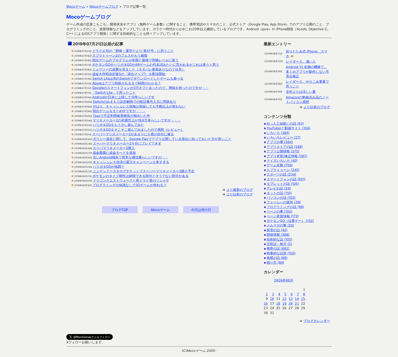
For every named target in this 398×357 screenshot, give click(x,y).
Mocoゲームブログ (88, 17)
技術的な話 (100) (279, 239)
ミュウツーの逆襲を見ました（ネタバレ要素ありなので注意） (138, 69)
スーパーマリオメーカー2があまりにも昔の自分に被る (133, 134)
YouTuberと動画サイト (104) (288, 128)
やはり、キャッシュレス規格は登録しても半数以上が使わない (139, 106)
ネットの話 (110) (279, 193)
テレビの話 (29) (279, 188)
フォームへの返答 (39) (284, 202)
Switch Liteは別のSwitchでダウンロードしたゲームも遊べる (137, 78)
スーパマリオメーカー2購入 (114, 148)
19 (284, 303)
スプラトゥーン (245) (283, 170)
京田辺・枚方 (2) (279, 244)
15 (303, 299)
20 (291, 303)
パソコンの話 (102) (281, 197)
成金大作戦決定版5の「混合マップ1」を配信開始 (128, 74)
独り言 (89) (275, 262)
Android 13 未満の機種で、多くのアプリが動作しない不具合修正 (307, 71)
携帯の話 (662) (278, 248)
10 (272, 299)
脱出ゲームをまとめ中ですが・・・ (119, 111)
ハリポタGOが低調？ (108, 166)
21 (297, 303)
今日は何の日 (201, 210)
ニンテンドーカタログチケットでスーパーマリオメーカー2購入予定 (143, 171)
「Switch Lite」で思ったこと (114, 92)
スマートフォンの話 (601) (286, 179)
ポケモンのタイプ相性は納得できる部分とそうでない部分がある (140, 176)
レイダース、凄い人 (301, 61)
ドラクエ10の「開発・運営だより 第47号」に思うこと (133, 51)
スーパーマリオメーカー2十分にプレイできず (127, 143)
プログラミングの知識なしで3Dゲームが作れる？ (129, 185)
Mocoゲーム (160, 210)
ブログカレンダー (316, 321)
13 (291, 299)
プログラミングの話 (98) (285, 207)
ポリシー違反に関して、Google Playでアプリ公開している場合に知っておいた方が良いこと (162, 139)
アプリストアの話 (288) (285, 147)
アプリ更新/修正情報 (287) (287, 156)
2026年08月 (283, 280)
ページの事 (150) (279, 211)
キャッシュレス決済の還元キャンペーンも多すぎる (131, 162)
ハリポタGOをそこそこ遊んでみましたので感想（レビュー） (138, 129)
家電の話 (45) (277, 230)
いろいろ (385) (278, 133)
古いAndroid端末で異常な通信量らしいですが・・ (130, 157)
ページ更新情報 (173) (283, 216)
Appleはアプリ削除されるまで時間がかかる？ (126, 83)
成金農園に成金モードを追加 (114, 153)
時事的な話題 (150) (281, 253)
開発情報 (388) (278, 234)
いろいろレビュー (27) (284, 137)
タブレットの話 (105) (283, 184)
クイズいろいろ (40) (282, 160)
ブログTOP (120, 210)
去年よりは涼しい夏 (301, 92)
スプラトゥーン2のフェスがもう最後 (119, 55)
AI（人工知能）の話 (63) (285, 123)
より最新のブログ (239, 190)
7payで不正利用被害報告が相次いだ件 (121, 116)
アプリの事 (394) (280, 142)
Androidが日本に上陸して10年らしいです (123, 97)
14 (297, 299)
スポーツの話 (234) (281, 174)
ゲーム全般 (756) (280, 165)
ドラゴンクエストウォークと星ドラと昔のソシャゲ (131, 180)
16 (266, 303)
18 (278, 303)
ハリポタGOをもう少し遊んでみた (118, 125)
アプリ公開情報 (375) (283, 151)
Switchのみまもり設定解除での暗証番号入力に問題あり (134, 101)
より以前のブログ (239, 194)
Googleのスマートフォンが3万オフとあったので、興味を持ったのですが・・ (150, 88)
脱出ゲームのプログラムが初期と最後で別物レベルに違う (135, 60)
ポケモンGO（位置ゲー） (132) (290, 221)
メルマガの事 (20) (280, 225)
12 (284, 299)
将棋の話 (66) (277, 258)
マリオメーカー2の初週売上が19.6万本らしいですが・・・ (137, 120)
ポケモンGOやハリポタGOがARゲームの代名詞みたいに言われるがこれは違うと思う (155, 64)
